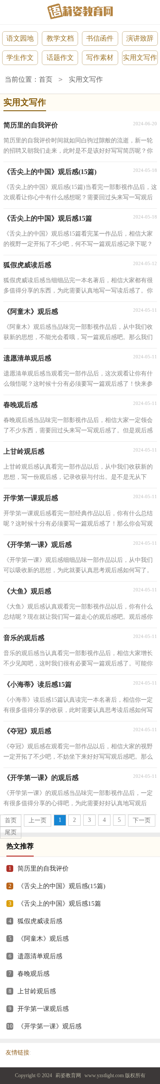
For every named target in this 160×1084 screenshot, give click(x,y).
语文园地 (20, 38)
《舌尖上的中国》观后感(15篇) (61, 886)
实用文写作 (140, 57)
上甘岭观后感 (36, 991)
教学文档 (60, 38)
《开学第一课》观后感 (49, 1026)
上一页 (38, 820)
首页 (45, 79)
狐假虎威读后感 (39, 921)
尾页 (11, 832)
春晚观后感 (33, 973)
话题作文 (60, 57)
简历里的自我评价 (43, 868)
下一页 (142, 820)
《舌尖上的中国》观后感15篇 (59, 903)
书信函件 (99, 38)
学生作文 (20, 57)
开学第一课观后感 (43, 1008)
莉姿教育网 (68, 1075)
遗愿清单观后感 (39, 956)
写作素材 (99, 57)
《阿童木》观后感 (43, 938)
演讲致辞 (140, 38)
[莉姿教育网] (80, 11)
